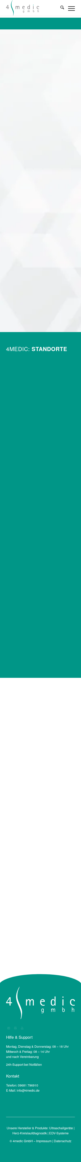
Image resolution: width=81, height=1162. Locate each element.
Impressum (44, 1141)
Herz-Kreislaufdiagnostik (29, 1133)
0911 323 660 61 (29, 485)
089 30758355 (28, 568)
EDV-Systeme (59, 1133)
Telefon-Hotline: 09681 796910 (47, 122)
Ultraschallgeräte (61, 1128)
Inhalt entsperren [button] (40, 306)
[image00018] (40, 453)
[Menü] (69, 8)
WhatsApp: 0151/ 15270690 (49, 182)
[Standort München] (40, 537)
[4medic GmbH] (33, 8)
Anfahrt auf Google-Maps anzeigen (39, 422)
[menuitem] (60, 8)
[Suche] (60, 8)
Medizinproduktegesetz (40, 923)
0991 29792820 (29, 646)
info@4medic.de (28, 1090)
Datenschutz (62, 1141)
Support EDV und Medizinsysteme (42, 57)
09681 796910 (28, 414)
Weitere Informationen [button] (40, 313)
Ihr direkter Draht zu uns (47, 82)
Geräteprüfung (37, 892)
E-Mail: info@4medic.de (48, 156)
